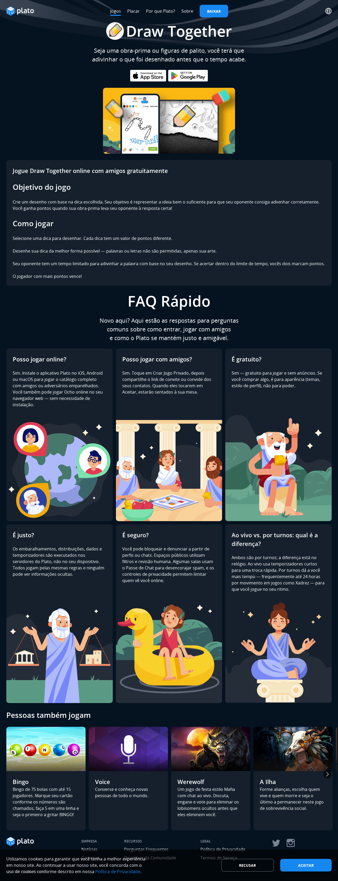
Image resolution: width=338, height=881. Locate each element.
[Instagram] (290, 843)
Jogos (115, 11)
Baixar (214, 11)
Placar (133, 11)
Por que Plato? (160, 11)
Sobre (187, 11)
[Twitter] (276, 843)
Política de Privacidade (117, 871)
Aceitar (306, 865)
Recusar (247, 865)
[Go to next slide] (327, 774)
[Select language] (328, 11)
